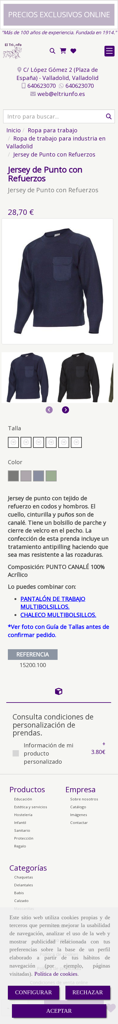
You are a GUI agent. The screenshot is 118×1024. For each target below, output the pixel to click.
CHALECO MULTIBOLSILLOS (57, 614)
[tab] (58, 692)
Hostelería (23, 814)
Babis (19, 892)
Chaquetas (23, 877)
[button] (65, 410)
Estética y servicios (30, 806)
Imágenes (78, 814)
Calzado (21, 900)
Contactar (79, 822)
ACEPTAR (59, 1011)
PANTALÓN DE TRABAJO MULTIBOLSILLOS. (52, 603)
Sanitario (22, 830)
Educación (23, 799)
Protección (23, 838)
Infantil (20, 822)
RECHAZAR (87, 992)
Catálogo (78, 806)
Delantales (23, 885)
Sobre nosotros (84, 799)
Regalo (20, 846)
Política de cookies (55, 974)
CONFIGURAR (33, 992)
